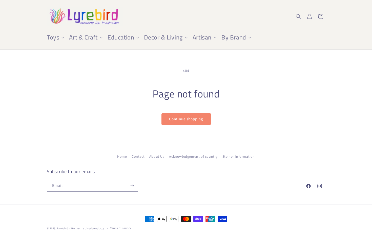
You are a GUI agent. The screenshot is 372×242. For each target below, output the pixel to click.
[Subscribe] (132, 186)
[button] (55, 37)
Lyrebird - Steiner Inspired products (81, 228)
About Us (156, 156)
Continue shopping (186, 118)
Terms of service (120, 228)
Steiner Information (238, 156)
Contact (138, 156)
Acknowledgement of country (193, 156)
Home (122, 156)
